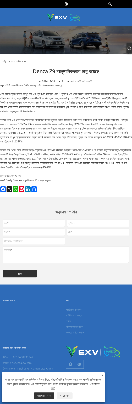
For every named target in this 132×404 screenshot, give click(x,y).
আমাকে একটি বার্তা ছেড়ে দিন (81, 81)
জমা (19, 274)
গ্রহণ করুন (64, 395)
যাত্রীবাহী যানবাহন (73, 309)
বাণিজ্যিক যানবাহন (74, 315)
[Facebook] (70, 364)
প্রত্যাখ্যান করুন (44, 395)
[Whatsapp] (79, 364)
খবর (13, 61)
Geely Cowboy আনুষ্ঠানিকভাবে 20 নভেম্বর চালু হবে (28, 180)
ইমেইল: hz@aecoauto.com (17, 363)
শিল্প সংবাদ (22, 61)
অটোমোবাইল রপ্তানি (74, 326)
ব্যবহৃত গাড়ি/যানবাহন (75, 332)
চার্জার (68, 321)
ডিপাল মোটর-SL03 (13, 176)
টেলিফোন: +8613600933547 (18, 357)
